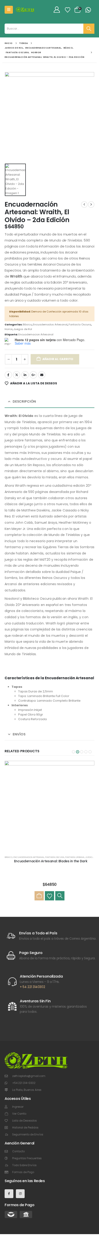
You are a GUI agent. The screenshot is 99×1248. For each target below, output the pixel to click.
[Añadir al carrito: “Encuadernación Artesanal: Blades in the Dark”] (39, 895)
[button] (73, 752)
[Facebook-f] (9, 1193)
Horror (8, 329)
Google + (33, 375)
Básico (27, 324)
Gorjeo (16, 375)
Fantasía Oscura (80, 324)
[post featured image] (49, 806)
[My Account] (56, 10)
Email (41, 375)
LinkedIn (25, 375)
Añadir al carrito (57, 359)
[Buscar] (88, 29)
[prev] (84, 204)
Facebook (8, 375)
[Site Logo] (25, 9)
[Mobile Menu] (9, 10)
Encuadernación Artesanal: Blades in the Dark (50, 861)
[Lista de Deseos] (67, 9)
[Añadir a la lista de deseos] (49, 895)
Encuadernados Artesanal (50, 324)
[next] (91, 204)
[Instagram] (20, 1193)
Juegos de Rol (23, 329)
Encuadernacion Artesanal (35, 334)
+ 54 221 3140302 (32, 987)
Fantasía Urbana (74, 857)
